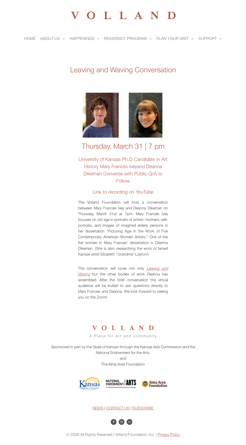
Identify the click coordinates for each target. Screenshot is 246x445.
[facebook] (114, 422)
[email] (129, 422)
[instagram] (121, 422)
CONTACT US (117, 408)
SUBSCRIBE (143, 408)
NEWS (97, 408)
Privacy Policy (169, 435)
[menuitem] (30, 39)
